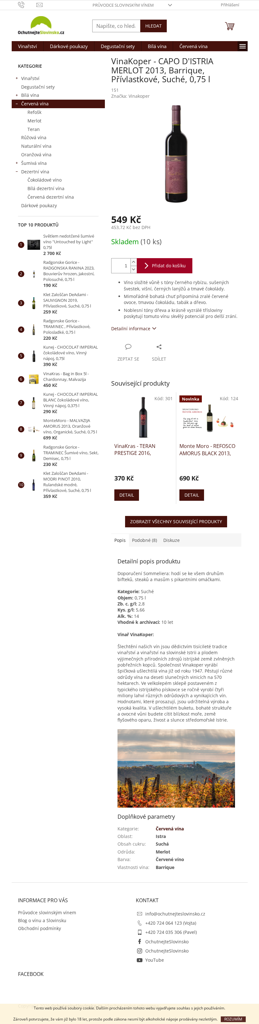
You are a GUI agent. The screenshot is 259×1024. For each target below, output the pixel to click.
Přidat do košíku (169, 266)
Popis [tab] (120, 540)
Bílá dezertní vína (45, 188)
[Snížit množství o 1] (133, 269)
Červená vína (35, 104)
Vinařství (30, 78)
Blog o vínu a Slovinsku (42, 920)
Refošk (34, 112)
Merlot (34, 121)
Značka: (130, 96)
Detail (126, 495)
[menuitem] (27, 46)
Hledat (153, 26)
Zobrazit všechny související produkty (176, 521)
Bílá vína (30, 95)
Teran (33, 129)
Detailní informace (130, 329)
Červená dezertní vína (50, 197)
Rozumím (233, 1019)
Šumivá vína (34, 163)
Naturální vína (36, 146)
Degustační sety (38, 87)
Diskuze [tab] (171, 540)
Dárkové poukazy (39, 205)
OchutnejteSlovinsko (167, 942)
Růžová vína (33, 137)
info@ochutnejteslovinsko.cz (175, 914)
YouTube (154, 960)
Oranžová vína (36, 155)
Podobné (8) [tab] (144, 540)
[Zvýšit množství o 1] (133, 262)
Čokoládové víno (44, 180)
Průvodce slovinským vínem (123, 5)
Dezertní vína (35, 172)
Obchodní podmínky (39, 928)
